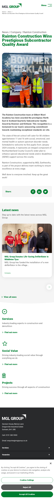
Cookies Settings (27, 480)
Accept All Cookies (27, 494)
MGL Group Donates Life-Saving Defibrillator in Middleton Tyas (26, 258)
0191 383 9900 (11, 435)
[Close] (51, 463)
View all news (10, 297)
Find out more (11, 332)
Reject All (27, 487)
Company (8, 273)
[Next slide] (49, 287)
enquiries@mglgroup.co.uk (17, 441)
